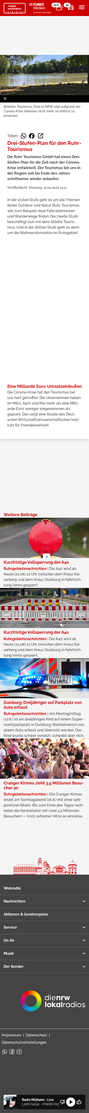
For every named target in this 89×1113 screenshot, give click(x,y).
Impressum (11, 1035)
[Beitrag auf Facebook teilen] (31, 136)
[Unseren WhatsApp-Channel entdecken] (4, 1051)
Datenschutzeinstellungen (24, 1042)
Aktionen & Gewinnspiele (26, 914)
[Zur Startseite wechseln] (15, 8)
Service (10, 927)
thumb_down (62, 1102)
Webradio (12, 888)
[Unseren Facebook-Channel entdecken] (12, 1051)
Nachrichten (14, 901)
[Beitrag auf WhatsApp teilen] (23, 136)
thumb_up (79, 1102)
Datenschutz (36, 1035)
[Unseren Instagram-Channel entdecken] (19, 1051)
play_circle (70, 1102)
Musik (9, 953)
